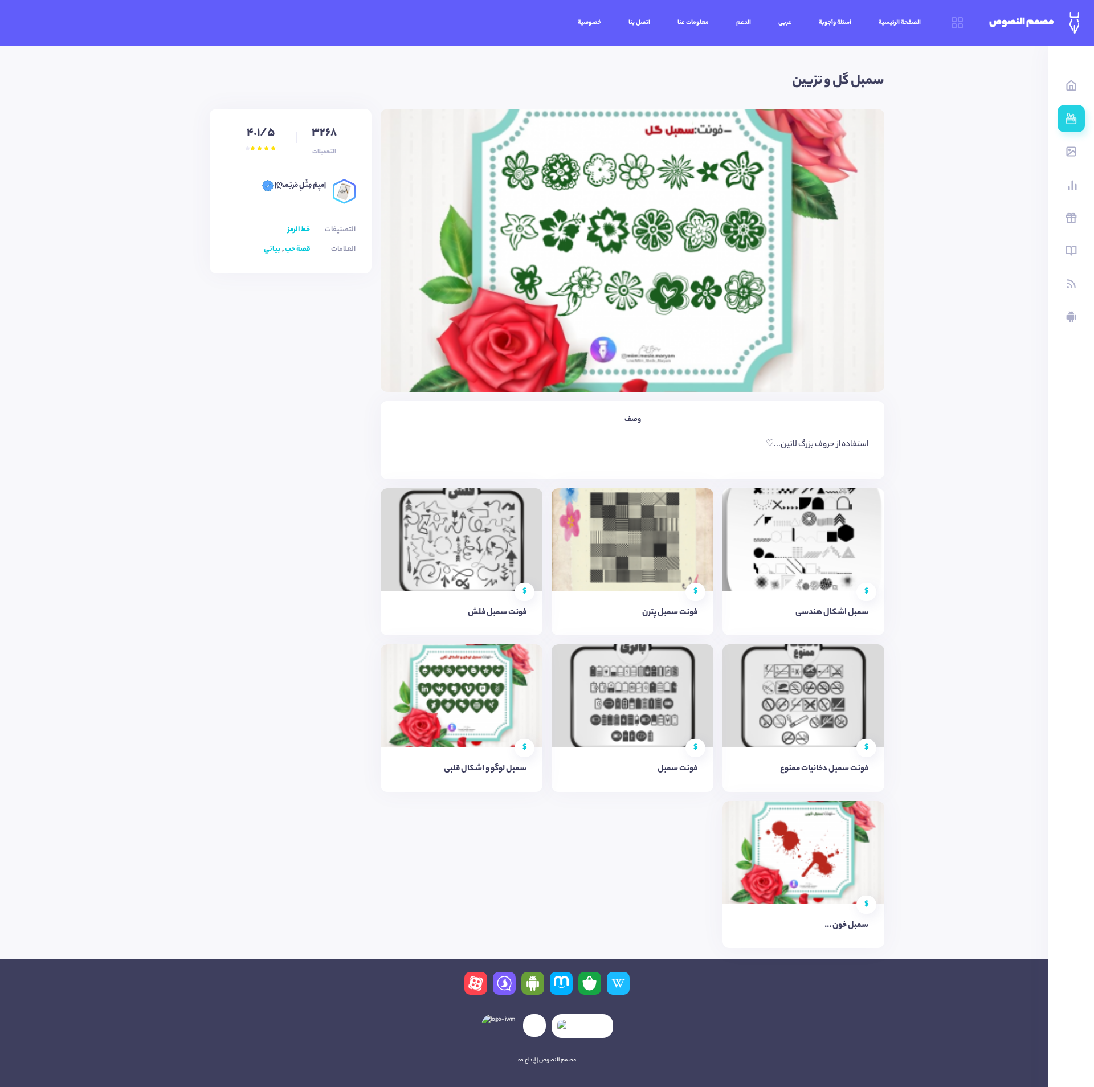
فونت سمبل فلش (497, 613)
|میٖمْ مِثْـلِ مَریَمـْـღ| (300, 185)
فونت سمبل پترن (669, 613)
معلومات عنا (693, 23)
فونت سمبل (677, 769)
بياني (272, 249)
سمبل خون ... (846, 926)
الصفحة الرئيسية (900, 23)
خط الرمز (299, 230)
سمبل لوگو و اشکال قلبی (485, 769)
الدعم (743, 23)
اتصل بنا (639, 23)
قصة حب (297, 249)
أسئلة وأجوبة (835, 23)
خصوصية (589, 23)
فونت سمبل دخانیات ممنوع (824, 769)
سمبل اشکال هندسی (831, 613)
